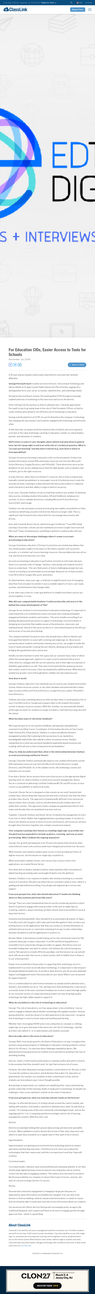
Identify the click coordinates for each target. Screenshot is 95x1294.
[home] (15, 9)
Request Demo (77, 9)
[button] (89, 1288)
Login (88, 3)
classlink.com (25, 1245)
